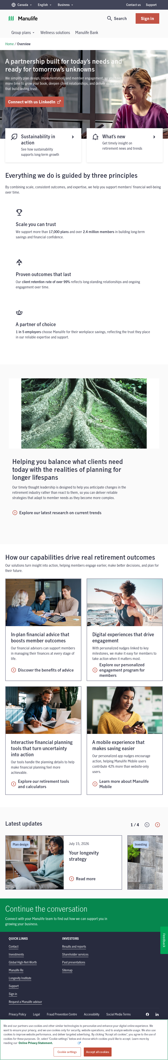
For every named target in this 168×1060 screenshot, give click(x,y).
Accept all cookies (97, 1052)
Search (120, 18)
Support (151, 5)
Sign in (147, 18)
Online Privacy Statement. (48, 1043)
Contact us (133, 5)
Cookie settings (67, 1052)
